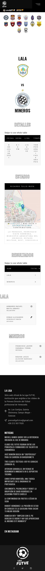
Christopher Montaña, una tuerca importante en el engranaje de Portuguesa (20, 481)
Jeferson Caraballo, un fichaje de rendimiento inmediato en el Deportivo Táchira (21, 471)
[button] (22, 206)
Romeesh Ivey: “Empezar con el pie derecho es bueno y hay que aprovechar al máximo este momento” (22, 518)
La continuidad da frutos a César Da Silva (21, 500)
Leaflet (14, 223)
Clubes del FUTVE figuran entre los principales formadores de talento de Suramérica (21, 447)
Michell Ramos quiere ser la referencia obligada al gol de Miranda (22, 438)
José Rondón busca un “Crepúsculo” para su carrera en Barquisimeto (20, 455)
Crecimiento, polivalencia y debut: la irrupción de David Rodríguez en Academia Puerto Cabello (21, 491)
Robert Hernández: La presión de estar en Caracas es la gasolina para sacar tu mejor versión (21, 508)
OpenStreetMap (22, 225)
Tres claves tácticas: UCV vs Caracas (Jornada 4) (21, 463)
